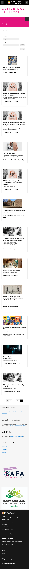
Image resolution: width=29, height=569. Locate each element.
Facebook (4, 446)
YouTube (3, 457)
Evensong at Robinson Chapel (11, 270)
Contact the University (7, 522)
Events (3, 553)
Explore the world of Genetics (11, 67)
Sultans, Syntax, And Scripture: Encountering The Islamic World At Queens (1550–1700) (13, 298)
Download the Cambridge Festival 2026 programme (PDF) (11, 412)
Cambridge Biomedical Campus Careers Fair (14, 328)
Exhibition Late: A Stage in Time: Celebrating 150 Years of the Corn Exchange (12, 182)
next (21, 401)
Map (2, 547)
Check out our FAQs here (16, 436)
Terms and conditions (7, 529)
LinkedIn (3, 455)
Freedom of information (7, 527)
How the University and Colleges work (11, 541)
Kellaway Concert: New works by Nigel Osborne (14, 385)
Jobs (2, 556)
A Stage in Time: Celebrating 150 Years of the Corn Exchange (14, 94)
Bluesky (3, 452)
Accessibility (4, 524)
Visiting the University (7, 544)
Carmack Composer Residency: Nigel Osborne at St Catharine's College (13, 239)
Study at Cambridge (7, 534)
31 (18, 401)
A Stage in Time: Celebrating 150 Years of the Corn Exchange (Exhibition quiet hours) (14, 124)
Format (5, 36)
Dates (4, 42)
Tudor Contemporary (9, 153)
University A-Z (5, 519)
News (3, 550)
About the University (7, 538)
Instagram (4, 449)
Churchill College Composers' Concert (14, 210)
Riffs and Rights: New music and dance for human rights (14, 357)
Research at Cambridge (8, 563)
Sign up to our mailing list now (18, 425)
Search (27, 2)
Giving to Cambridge (6, 559)
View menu (2, 2)
